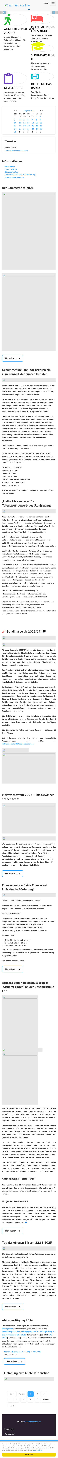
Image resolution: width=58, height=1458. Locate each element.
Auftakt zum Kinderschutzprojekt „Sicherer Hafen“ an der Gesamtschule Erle (28, 987)
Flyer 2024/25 (11, 169)
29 (37, 129)
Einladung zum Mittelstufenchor (26, 1373)
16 (41, 123)
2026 (32, 110)
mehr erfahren (37, 1450)
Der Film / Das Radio (41, 86)
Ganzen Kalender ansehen (16, 150)
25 (20, 129)
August (26, 110)
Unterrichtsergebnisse (14, 177)
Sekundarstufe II (42, 57)
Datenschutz (9, 1434)
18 (20, 126)
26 (24, 129)
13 (28, 123)
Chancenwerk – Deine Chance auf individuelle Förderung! (24, 887)
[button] (4, 12)
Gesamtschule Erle (32, 1421)
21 (33, 126)
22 (37, 126)
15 (37, 123)
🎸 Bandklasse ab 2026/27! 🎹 (24, 631)
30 (41, 129)
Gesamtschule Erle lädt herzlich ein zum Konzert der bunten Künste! (26, 372)
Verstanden (29, 1455)
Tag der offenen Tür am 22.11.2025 (27, 1242)
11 (20, 123)
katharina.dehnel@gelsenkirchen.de (18, 744)
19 (24, 126)
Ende (12, 1405)
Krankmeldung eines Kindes (43, 29)
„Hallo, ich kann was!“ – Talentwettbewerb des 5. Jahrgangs (26, 503)
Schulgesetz (7, 1329)
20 (28, 126)
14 (33, 123)
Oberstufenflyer (12, 172)
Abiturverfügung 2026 (17, 1320)
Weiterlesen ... (11, 358)
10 (15, 123)
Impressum (9, 1429)
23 (41, 126)
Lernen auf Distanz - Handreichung (20, 174)
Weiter (46, 1399)
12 (24, 123)
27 (28, 129)
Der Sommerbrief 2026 (18, 188)
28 (33, 129)
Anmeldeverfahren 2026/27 (19, 31)
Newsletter (13, 88)
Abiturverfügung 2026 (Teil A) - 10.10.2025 (22, 1352)
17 (15, 126)
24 (15, 129)
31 (15, 132)
